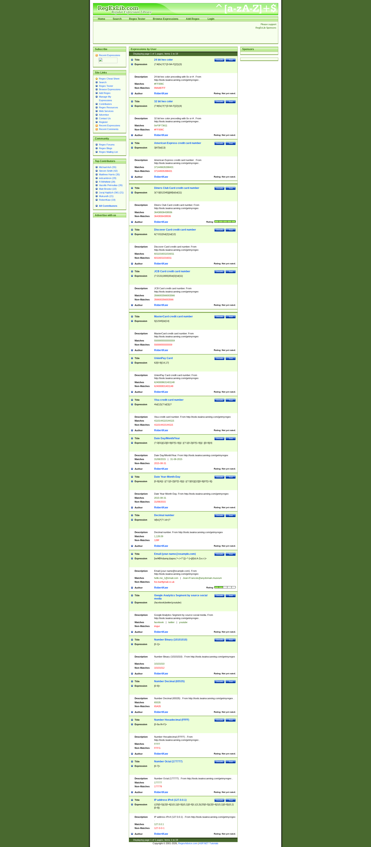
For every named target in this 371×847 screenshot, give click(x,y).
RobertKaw (161, 93)
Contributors (105, 104)
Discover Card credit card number (175, 229)
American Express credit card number (177, 143)
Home (101, 18)
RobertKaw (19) (107, 200)
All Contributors (108, 206)
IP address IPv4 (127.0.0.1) (170, 799)
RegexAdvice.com (187, 843)
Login (211, 18)
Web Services (106, 111)
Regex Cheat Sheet (109, 78)
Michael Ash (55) (107, 167)
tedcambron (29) (107, 178)
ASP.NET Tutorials (208, 843)
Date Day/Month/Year (167, 438)
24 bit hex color (163, 59)
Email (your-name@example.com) (175, 553)
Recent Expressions (109, 55)
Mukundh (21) (106, 196)
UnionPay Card (163, 358)
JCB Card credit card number (172, 271)
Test (231, 60)
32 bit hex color (163, 101)
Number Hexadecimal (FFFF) (171, 719)
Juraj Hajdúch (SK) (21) (111, 192)
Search (117, 18)
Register (103, 122)
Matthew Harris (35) (109, 174)
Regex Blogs (105, 148)
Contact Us (105, 118)
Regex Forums (107, 144)
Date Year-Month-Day (167, 476)
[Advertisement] (173, 32)
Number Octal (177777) (168, 761)
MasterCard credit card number (173, 316)
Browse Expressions (165, 18)
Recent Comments (109, 129)
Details (219, 60)
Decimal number (164, 515)
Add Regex (192, 18)
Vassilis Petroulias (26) (111, 185)
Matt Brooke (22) (108, 189)
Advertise (104, 114)
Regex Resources (108, 107)
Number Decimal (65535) (169, 681)
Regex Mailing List (108, 152)
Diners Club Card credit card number (176, 188)
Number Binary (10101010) (170, 639)
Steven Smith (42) (108, 171)
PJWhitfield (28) (107, 181)
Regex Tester (137, 18)
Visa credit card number (169, 399)
